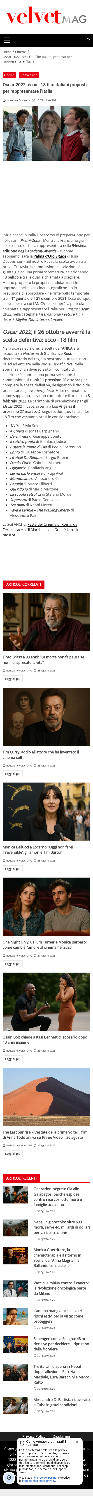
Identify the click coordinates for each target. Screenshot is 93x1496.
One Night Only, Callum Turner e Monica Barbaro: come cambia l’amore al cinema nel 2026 (45, 945)
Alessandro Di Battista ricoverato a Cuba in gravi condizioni (62, 1402)
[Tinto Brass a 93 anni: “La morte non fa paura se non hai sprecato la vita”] (46, 622)
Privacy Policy (33, 1436)
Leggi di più (12, 679)
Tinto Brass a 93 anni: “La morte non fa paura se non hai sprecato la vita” (43, 660)
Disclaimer (62, 1436)
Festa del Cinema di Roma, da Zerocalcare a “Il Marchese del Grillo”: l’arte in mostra (41, 529)
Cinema (9, 75)
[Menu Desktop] (7, 40)
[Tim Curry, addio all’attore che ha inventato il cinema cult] (46, 717)
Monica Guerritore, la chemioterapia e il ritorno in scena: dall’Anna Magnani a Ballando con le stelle (57, 1257)
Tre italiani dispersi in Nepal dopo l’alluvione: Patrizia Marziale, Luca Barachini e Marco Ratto (61, 1374)
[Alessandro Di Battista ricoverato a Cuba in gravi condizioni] (15, 1405)
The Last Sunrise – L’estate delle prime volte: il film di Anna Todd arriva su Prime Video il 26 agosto (45, 1135)
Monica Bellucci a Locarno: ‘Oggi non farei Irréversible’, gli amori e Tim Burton (38, 850)
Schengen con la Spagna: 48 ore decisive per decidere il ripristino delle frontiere (61, 1344)
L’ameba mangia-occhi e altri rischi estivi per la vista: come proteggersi (58, 1316)
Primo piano (29, 75)
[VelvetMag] (46, 16)
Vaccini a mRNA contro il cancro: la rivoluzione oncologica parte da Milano (61, 1288)
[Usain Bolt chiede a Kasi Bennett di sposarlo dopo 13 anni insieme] (46, 1002)
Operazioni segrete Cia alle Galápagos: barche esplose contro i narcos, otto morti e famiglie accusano (58, 1196)
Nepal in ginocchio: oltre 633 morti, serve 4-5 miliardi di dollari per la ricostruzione (62, 1227)
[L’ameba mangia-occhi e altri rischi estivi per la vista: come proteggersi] (15, 1316)
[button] (88, 40)
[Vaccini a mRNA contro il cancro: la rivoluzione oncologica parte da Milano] (15, 1289)
